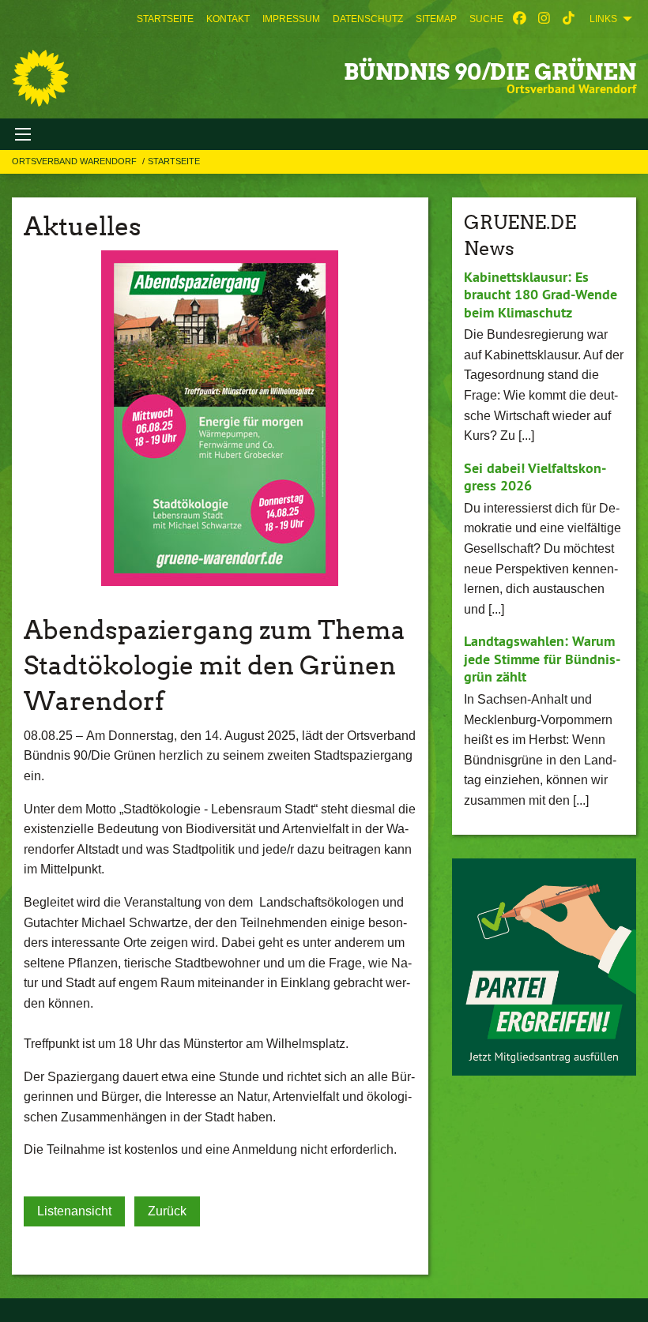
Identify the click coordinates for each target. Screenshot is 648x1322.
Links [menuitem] (603, 18)
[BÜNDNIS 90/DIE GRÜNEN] (40, 78)
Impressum (291, 18)
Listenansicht (74, 1211)
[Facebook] (519, 19)
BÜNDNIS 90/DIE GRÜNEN (490, 71)
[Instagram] (544, 19)
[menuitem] (165, 19)
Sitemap (436, 18)
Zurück (167, 1211)
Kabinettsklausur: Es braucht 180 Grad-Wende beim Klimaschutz (540, 294)
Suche (486, 18)
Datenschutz (368, 18)
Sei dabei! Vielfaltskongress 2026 (535, 477)
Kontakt (228, 18)
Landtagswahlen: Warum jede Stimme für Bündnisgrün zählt (542, 658)
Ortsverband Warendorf (75, 161)
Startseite (165, 18)
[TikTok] (568, 19)
